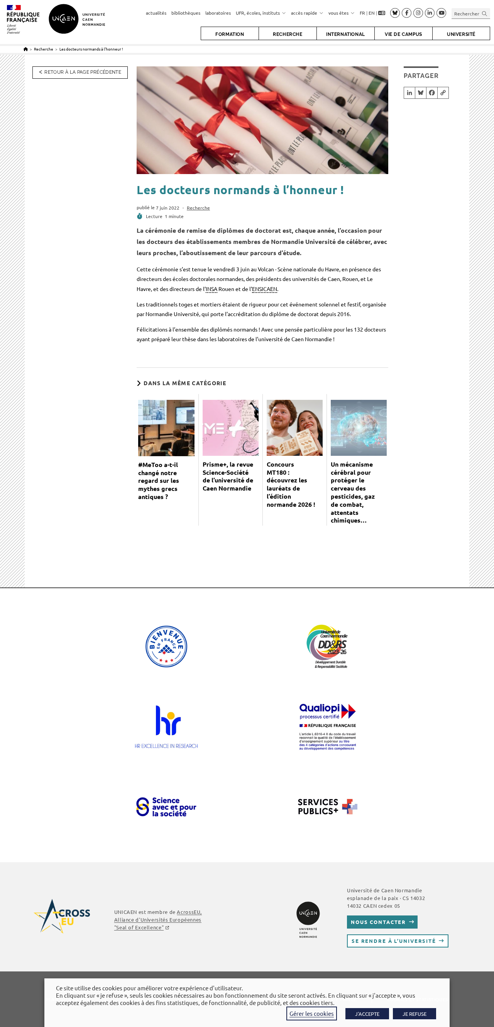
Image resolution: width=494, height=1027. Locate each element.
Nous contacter (378, 922)
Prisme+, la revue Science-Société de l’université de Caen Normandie (228, 476)
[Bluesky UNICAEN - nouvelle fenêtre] (395, 13)
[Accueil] (26, 49)
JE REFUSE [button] (414, 1013)
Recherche (198, 208)
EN (372, 13)
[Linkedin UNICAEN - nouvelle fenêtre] (430, 13)
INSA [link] (211, 288)
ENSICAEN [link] (264, 288)
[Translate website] (381, 13)
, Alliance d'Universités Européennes (158, 920)
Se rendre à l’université (394, 940)
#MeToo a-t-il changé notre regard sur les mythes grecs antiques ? (158, 481)
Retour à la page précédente (82, 72)
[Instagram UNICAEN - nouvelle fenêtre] (418, 13)
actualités (156, 13)
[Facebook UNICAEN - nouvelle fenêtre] (406, 13)
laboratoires (218, 13)
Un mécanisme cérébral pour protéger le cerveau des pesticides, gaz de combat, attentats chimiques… (353, 492)
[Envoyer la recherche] (484, 13)
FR (362, 13)
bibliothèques (185, 13)
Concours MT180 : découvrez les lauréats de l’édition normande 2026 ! (291, 484)
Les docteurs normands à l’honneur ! (91, 49)
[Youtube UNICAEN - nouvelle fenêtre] (441, 13)
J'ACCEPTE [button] (367, 1013)
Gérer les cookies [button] (311, 1013)
